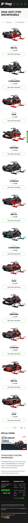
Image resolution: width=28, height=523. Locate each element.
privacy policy (22, 508)
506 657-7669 (6, 493)
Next (21, 427)
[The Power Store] (6, 4)
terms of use (3, 509)
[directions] (21, 4)
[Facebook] (21, 498)
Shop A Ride (9, 514)
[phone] (18, 4)
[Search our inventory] (14, 4)
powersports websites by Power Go (20, 513)
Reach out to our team (6, 471)
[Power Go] (14, 517)
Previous (7, 427)
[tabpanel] (19, 489)
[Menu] (25, 4)
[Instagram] (23, 498)
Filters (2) (8, 22)
